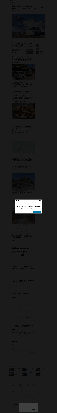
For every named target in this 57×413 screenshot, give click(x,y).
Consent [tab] (18, 202)
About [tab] (38, 202)
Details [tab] (25, 202)
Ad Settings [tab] (32, 202)
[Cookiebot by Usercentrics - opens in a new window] (38, 200)
